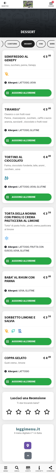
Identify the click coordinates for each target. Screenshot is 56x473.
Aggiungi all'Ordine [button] (23, 92)
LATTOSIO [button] (18, 371)
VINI (41, 44)
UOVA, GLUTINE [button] (21, 290)
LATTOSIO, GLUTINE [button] (23, 130)
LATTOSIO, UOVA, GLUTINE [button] (27, 186)
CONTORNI (12, 44)
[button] (28, 4)
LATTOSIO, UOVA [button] (22, 82)
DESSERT (28, 44)
